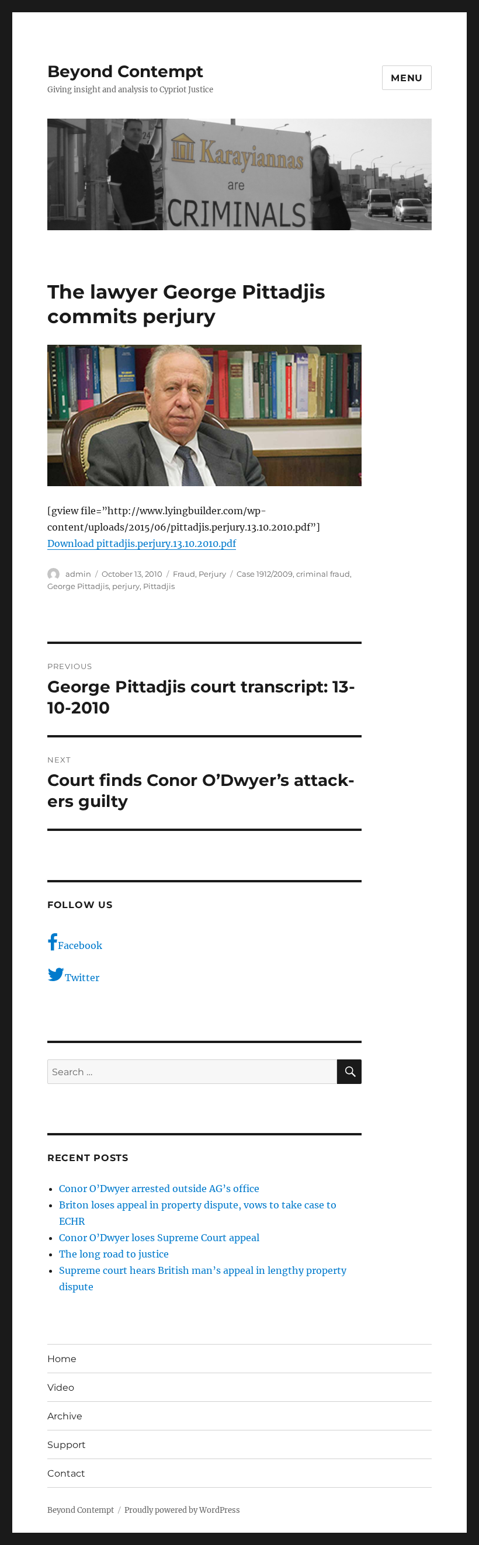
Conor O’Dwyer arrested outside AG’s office (159, 1188)
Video (60, 1387)
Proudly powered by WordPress (182, 1510)
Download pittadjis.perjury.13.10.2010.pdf (141, 543)
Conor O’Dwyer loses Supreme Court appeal (159, 1237)
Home (62, 1358)
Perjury (212, 573)
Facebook (80, 945)
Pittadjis (159, 586)
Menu (407, 78)
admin (78, 573)
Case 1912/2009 (265, 573)
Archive (64, 1416)
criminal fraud (323, 573)
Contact (66, 1473)
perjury (126, 586)
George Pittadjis (78, 586)
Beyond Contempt (125, 71)
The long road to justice (114, 1254)
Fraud (184, 573)
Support (66, 1444)
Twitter (82, 977)
